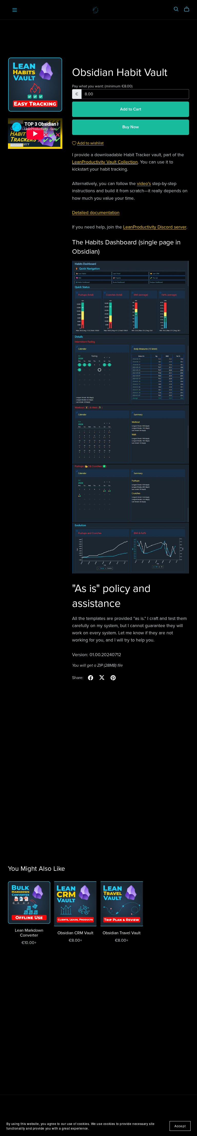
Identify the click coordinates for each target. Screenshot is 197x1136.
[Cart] (188, 9)
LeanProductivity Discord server (154, 227)
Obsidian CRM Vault (75, 933)
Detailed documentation (96, 212)
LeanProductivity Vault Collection (105, 162)
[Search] (176, 9)
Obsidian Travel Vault (122, 933)
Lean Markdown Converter (29, 933)
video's (144, 183)
